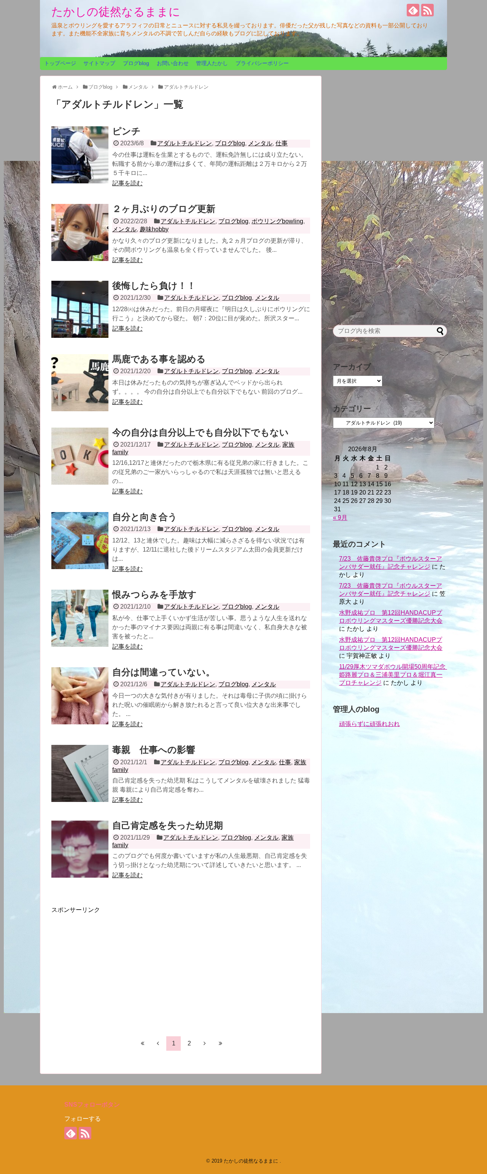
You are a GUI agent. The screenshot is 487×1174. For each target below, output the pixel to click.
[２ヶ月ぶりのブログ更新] (79, 232)
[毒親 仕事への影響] (79, 773)
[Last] (220, 1043)
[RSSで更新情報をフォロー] (427, 10)
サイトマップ (99, 63)
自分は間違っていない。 (163, 672)
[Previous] (158, 1043)
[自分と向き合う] (79, 540)
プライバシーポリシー (262, 63)
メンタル (260, 143)
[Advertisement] (115, 967)
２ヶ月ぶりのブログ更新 (163, 209)
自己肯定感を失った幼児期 (167, 825)
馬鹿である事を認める (159, 359)
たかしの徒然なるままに (115, 11)
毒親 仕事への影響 (153, 749)
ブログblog (136, 63)
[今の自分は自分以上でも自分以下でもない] (79, 456)
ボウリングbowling (277, 221)
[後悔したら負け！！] (79, 309)
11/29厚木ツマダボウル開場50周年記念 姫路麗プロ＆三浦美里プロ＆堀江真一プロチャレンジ (395, 674)
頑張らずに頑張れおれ (369, 724)
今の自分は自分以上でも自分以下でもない (200, 432)
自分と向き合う (144, 517)
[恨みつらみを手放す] (79, 618)
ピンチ (126, 131)
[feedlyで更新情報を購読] (413, 10)
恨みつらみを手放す (154, 594)
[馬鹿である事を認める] (79, 382)
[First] (142, 1043)
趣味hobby (154, 229)
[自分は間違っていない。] (79, 695)
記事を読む (127, 183)
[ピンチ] (79, 154)
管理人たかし (212, 63)
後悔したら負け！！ (154, 285)
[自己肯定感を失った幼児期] (79, 849)
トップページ (60, 63)
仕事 (281, 143)
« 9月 (340, 517)
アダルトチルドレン (184, 143)
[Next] (204, 1043)
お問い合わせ (173, 63)
